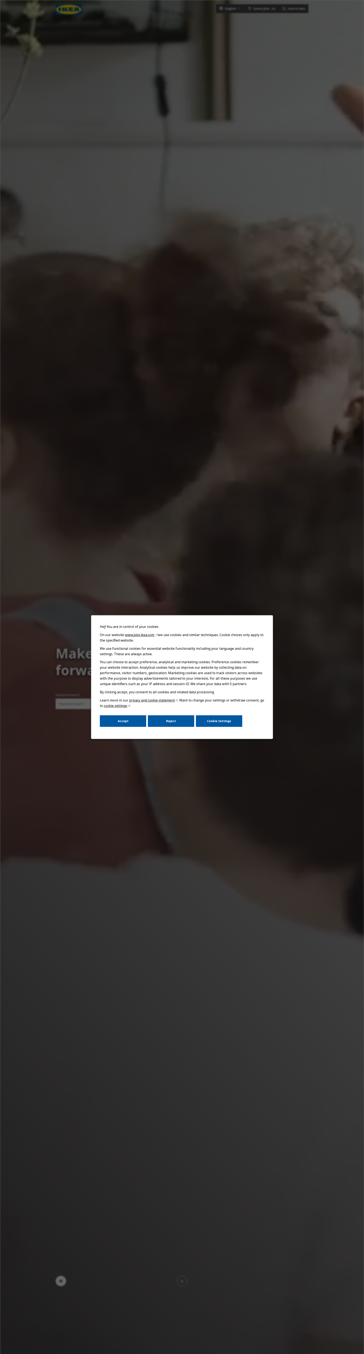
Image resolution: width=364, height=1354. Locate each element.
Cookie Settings (219, 721)
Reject (171, 721)
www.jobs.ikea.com (140, 635)
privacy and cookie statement (152, 700)
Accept (123, 721)
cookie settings (115, 705)
